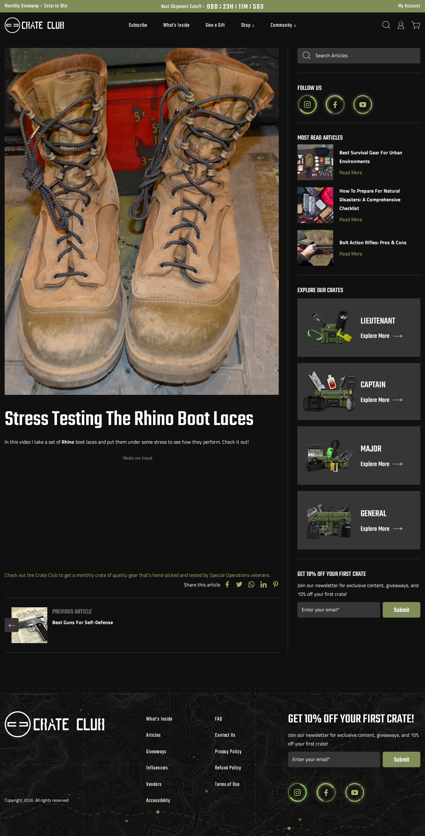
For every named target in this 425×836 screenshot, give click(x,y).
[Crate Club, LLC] (57, 25)
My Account (409, 6)
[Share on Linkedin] (263, 585)
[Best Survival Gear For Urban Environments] (315, 162)
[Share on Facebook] (227, 585)
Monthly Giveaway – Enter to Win (36, 6)
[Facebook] (335, 105)
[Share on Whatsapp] (251, 585)
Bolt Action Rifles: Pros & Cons (373, 242)
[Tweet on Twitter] (239, 585)
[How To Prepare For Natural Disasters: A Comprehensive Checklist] (315, 205)
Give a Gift (215, 25)
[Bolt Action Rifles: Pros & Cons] (315, 248)
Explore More (375, 336)
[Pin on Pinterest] (276, 585)
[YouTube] (363, 105)
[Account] (401, 25)
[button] (248, 26)
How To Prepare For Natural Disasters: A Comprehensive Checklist (369, 199)
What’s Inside (176, 25)
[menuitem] (138, 25)
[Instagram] (307, 105)
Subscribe (138, 25)
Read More (350, 172)
